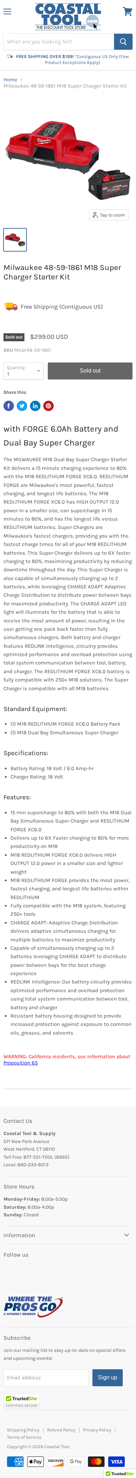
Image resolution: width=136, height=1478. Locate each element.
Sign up (107, 1377)
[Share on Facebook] (8, 406)
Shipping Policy (23, 1429)
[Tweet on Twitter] (22, 406)
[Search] (123, 42)
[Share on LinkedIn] (35, 406)
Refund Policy (61, 1429)
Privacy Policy (97, 1429)
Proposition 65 (20, 1063)
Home (10, 80)
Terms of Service (24, 1437)
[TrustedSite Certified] (21, 1401)
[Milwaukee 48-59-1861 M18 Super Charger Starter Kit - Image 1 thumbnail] (15, 240)
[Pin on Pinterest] (48, 406)
